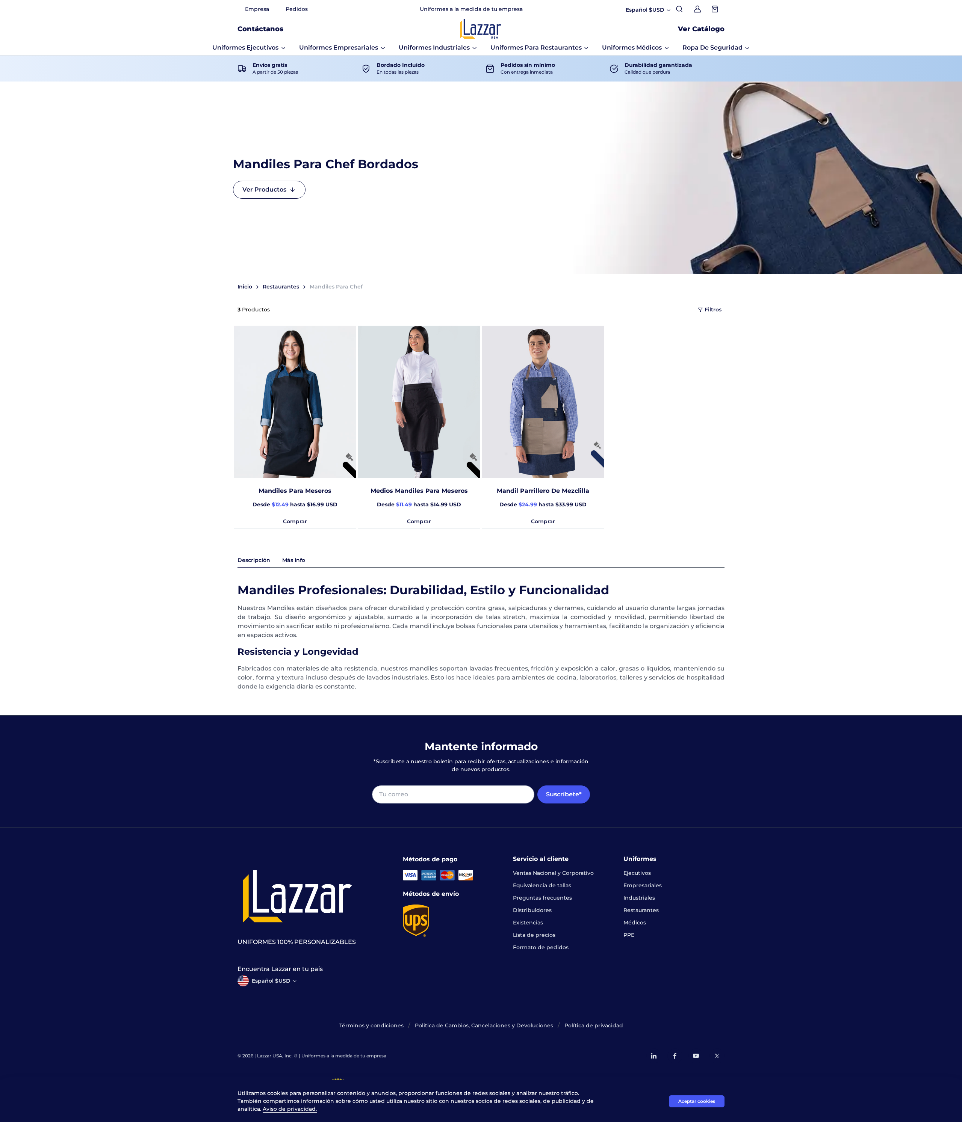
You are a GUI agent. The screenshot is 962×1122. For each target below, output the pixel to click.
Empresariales (642, 885)
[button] (249, 47)
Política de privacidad (593, 1025)
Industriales (639, 897)
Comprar (295, 521)
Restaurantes (281, 286)
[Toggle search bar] (679, 9)
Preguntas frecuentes (542, 897)
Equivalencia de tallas (542, 885)
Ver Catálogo (701, 29)
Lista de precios (534, 935)
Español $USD (271, 980)
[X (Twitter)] (717, 1055)
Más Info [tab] (293, 560)
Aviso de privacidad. (290, 1108)
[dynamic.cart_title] (715, 9)
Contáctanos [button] (260, 29)
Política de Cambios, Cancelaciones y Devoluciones (484, 1025)
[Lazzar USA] (480, 28)
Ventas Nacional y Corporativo (553, 873)
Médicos (634, 922)
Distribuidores (532, 910)
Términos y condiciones (371, 1025)
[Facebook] (674, 1055)
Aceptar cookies (696, 1101)
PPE (628, 935)
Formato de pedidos (541, 947)
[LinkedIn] (653, 1055)
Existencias (528, 922)
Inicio (244, 286)
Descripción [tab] (253, 560)
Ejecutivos (637, 873)
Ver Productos (264, 189)
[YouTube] (695, 1055)
